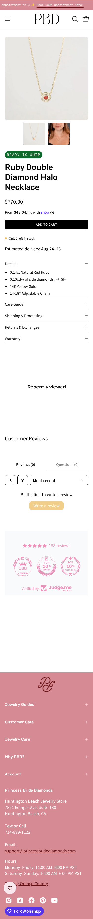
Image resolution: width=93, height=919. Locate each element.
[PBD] (46, 19)
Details (10, 263)
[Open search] (10, 480)
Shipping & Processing (23, 315)
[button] (74, 18)
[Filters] (22, 480)
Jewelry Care (17, 739)
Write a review (46, 506)
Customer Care (19, 722)
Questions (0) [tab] (67, 464)
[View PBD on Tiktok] (20, 900)
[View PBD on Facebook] (31, 900)
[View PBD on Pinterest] (43, 900)
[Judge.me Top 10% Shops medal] (47, 566)
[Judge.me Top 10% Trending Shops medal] (70, 566)
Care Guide (14, 304)
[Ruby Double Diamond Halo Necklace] (34, 134)
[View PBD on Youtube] (54, 900)
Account (13, 774)
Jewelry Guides (19, 704)
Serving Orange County (26, 883)
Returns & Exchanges (22, 327)
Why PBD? (14, 756)
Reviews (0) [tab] (25, 464)
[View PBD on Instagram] (8, 900)
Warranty (13, 338)
